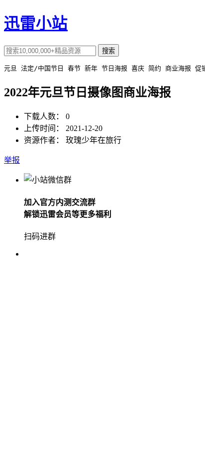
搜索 (108, 51)
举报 (12, 160)
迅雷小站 (36, 23)
